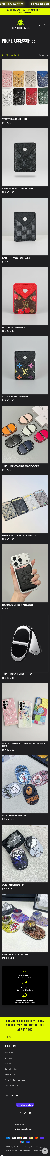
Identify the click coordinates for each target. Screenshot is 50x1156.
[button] (5, 25)
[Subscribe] (42, 1037)
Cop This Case (16, 1147)
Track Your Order (12, 1085)
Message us (10, 1074)
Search (8, 1064)
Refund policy (28, 1147)
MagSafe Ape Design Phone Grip (14, 816)
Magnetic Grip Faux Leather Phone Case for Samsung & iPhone (23, 745)
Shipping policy (25, 1150)
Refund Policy (11, 1069)
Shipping (8, 1058)
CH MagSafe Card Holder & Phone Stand (17, 605)
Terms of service (11, 1150)
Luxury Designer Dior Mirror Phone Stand (18, 674)
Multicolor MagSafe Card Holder (15, 397)
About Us (9, 1053)
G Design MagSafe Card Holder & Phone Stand (19, 535)
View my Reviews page (15, 1080)
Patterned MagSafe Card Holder (14, 119)
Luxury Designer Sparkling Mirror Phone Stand (20, 466)
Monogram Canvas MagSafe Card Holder (17, 188)
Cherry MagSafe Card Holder (13, 327)
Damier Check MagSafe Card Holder (16, 258)
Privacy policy (41, 1147)
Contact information (40, 1150)
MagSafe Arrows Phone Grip (13, 885)
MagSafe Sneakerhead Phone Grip (15, 954)
